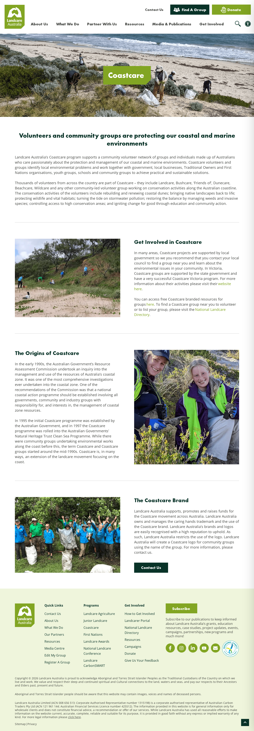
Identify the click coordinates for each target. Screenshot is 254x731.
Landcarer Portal (137, 620)
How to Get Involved (140, 614)
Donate (130, 653)
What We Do (53, 627)
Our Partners (54, 634)
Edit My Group (55, 655)
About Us (51, 620)
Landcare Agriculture (99, 614)
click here (74, 717)
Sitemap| (21, 724)
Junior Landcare (95, 620)
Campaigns (133, 646)
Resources (52, 641)
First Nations (93, 634)
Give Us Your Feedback (142, 660)
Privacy (32, 724)
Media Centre (54, 648)
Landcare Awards (96, 641)
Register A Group (57, 662)
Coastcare (91, 627)
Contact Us (52, 614)
